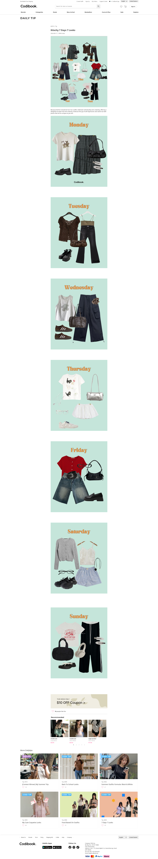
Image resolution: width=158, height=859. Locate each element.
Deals (55, 12)
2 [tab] (76, 745)
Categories (39, 12)
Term (36, 837)
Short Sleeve (73, 740)
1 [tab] (73, 745)
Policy (42, 837)
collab (57, 837)
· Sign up (87, 1)
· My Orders (94, 1)
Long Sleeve (54, 740)
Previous (49, 731)
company (69, 837)
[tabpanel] (60, 731)
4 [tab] (82, 745)
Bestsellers (88, 12)
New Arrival (71, 12)
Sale (122, 12)
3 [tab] (79, 745)
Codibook (29, 6)
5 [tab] (84, 745)
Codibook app (115, 1)
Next (109, 731)
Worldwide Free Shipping (26, 1)
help (63, 837)
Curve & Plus (106, 12)
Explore (135, 12)
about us (23, 837)
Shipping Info (49, 837)
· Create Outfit (79, 1)
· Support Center (103, 1)
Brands (23, 12)
